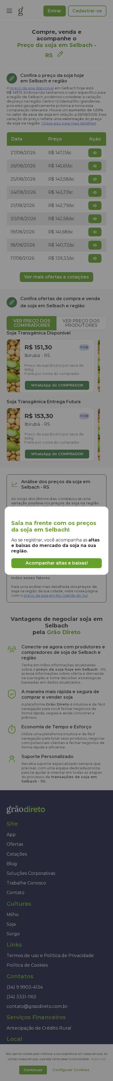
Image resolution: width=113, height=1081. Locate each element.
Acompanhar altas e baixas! (57, 563)
